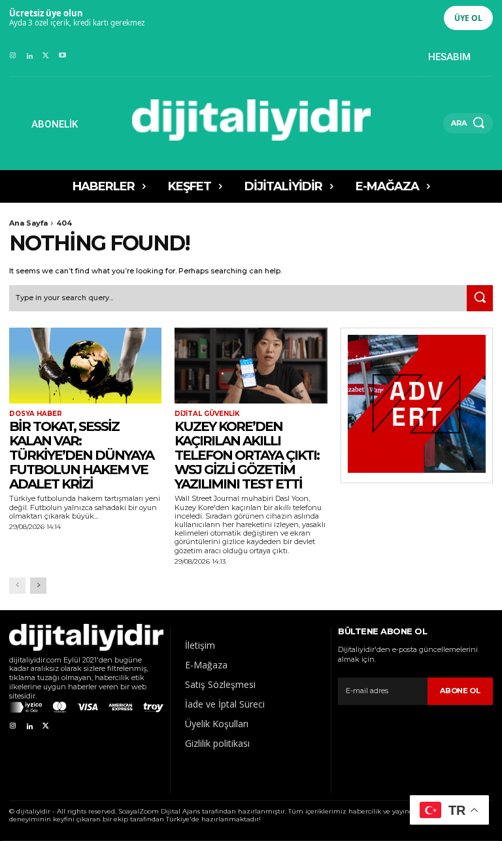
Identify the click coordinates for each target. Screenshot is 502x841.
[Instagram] (13, 56)
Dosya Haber (35, 414)
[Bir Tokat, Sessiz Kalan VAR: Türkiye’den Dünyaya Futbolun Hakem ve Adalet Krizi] (85, 366)
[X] (46, 56)
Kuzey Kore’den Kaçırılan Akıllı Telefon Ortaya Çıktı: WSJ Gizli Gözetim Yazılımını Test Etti (247, 455)
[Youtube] (62, 56)
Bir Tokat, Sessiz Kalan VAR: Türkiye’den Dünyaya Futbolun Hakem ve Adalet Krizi (81, 455)
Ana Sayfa (28, 223)
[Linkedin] (29, 56)
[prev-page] (17, 585)
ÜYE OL (468, 18)
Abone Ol (460, 690)
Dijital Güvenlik (207, 414)
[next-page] (38, 585)
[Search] (480, 298)
